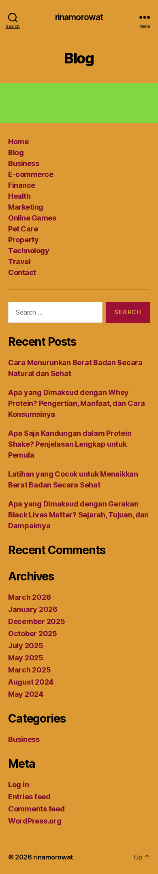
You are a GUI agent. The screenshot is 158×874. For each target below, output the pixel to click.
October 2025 (32, 633)
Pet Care (23, 229)
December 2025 (36, 621)
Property (23, 239)
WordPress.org (35, 821)
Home (18, 141)
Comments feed (36, 809)
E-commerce (30, 174)
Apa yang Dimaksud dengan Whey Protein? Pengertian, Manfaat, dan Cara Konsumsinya (76, 403)
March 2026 (29, 597)
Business (23, 163)
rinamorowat (79, 17)
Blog (15, 152)
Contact (22, 272)
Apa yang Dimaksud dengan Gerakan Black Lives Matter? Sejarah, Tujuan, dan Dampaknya (78, 515)
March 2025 (29, 670)
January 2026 (33, 609)
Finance (21, 185)
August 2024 (30, 682)
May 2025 (25, 657)
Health (19, 196)
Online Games (32, 218)
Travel (19, 261)
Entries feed (29, 796)
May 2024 (25, 694)
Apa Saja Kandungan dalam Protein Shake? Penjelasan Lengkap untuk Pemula (69, 444)
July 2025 (25, 645)
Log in (18, 784)
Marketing (25, 207)
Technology (28, 250)
